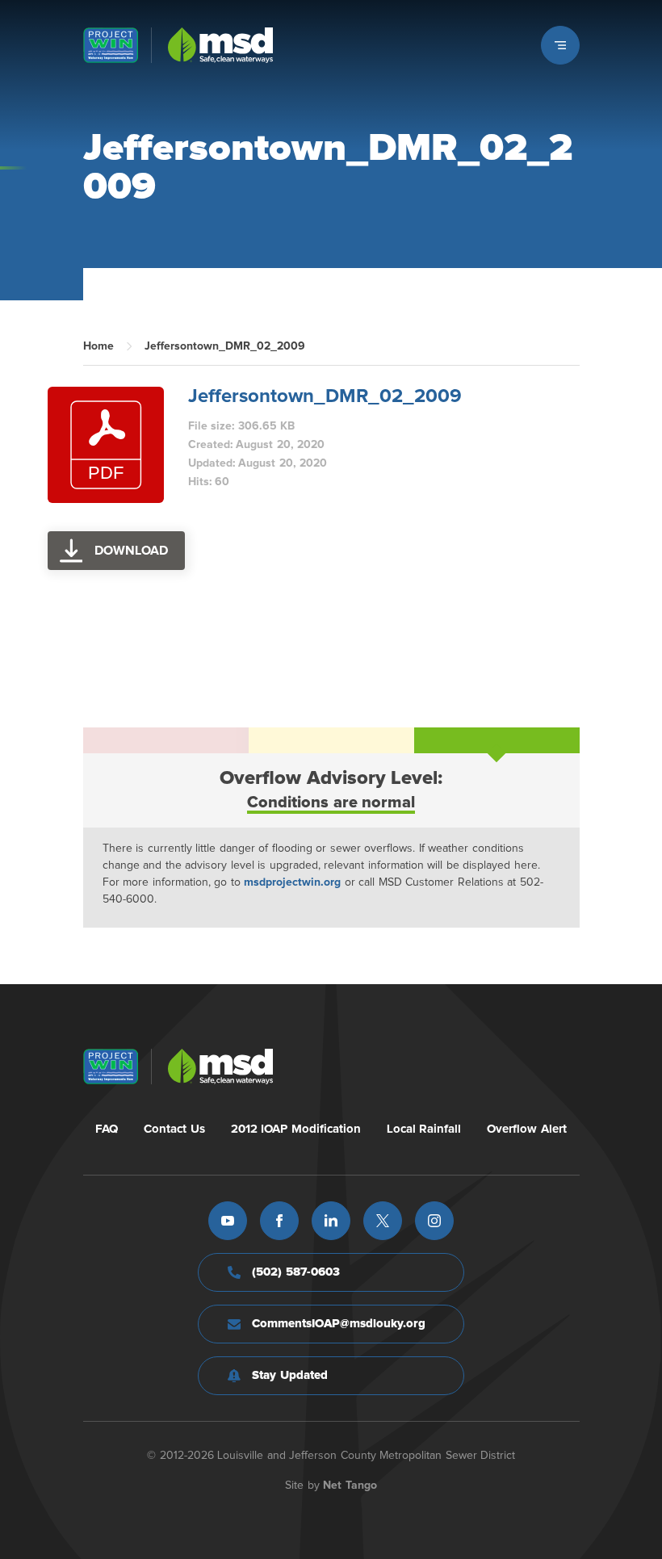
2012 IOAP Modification (296, 1129)
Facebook (279, 1220)
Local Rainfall (424, 1129)
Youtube (227, 1220)
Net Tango (350, 1485)
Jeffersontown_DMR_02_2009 (325, 396)
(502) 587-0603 (296, 1272)
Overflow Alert (527, 1129)
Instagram (434, 1220)
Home (98, 346)
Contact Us (174, 1129)
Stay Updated (290, 1375)
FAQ (106, 1129)
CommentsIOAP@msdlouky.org (338, 1324)
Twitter (382, 1220)
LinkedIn (331, 1220)
